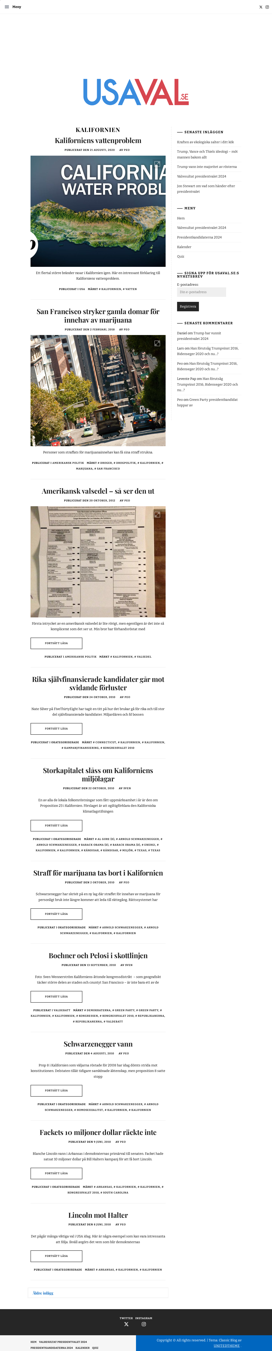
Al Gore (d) (106, 839)
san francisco (108, 468)
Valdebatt (62, 1010)
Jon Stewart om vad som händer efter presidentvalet (206, 189)
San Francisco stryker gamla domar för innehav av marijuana (98, 315)
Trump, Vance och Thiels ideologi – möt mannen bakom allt (207, 154)
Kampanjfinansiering (81, 748)
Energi (149, 844)
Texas (142, 850)
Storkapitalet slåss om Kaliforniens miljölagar (98, 774)
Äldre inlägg (43, 1292)
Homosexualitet (90, 1110)
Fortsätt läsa (56, 643)
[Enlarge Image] (157, 164)
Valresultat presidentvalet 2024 (201, 176)
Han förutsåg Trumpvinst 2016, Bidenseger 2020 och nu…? (207, 384)
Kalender (184, 247)
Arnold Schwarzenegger (139, 839)
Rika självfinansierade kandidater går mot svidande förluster (98, 683)
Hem (181, 218)
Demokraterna (99, 1010)
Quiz (180, 256)
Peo (127, 150)
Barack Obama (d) (94, 844)
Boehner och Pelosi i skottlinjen (98, 955)
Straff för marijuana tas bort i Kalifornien (98, 872)
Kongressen (88, 1015)
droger (106, 463)
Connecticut (105, 742)
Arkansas (104, 1186)
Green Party (125, 1010)
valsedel (144, 656)
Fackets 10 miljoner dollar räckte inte (98, 1132)
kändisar (91, 850)
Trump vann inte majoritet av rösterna (207, 167)
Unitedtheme (227, 1346)
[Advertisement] (136, 42)
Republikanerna (151, 1015)
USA (82, 289)
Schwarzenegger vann (98, 1043)
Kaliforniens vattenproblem (98, 140)
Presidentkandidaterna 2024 (199, 237)
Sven (127, 788)
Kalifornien (111, 289)
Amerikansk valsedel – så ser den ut (98, 490)
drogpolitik (126, 463)
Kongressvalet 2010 (119, 748)
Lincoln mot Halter (98, 1215)
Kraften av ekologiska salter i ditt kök (205, 142)
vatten (131, 289)
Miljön (127, 850)
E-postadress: (188, 285)
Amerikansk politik (68, 463)
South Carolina (115, 1192)
